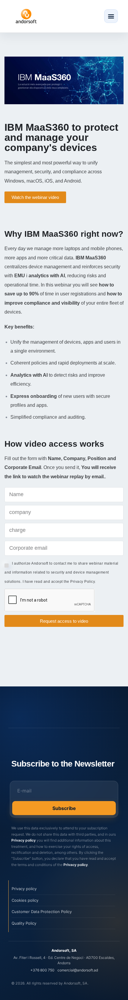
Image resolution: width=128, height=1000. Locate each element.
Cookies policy (25, 900)
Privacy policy (23, 840)
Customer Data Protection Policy (42, 911)
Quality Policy (24, 923)
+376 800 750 (42, 970)
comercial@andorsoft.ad (77, 970)
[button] (111, 16)
